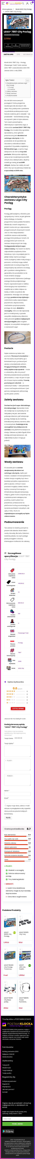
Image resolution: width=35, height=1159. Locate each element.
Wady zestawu (12, 93)
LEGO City (21, 668)
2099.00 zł (21, 574)
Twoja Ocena (8, 738)
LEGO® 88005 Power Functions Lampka (23, 1001)
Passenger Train (23, 633)
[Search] (23, 3)
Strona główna (7, 9)
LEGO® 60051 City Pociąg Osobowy (7, 935)
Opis (18, 54)
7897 (19, 652)
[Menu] (3, 3)
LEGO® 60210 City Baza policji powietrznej (8, 1001)
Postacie (12, 89)
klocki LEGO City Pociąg (23, 9)
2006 (19, 661)
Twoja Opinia (9, 743)
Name (6, 791)
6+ (19, 592)
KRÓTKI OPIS (8, 54)
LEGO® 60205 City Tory (23, 933)
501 (19, 613)
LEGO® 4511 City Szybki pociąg (22, 968)
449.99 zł (21, 583)
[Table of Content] (27, 80)
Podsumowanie (12, 96)
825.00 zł (21, 603)
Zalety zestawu (12, 91)
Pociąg (11, 87)
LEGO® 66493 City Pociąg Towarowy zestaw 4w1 (8, 968)
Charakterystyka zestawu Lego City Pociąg (16, 84)
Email (6, 798)
